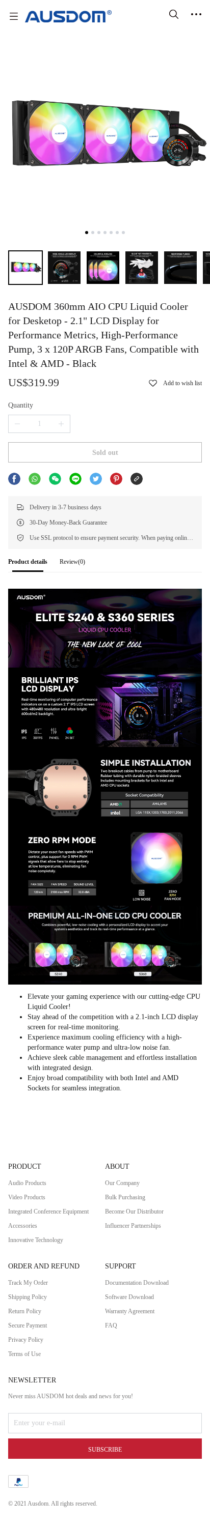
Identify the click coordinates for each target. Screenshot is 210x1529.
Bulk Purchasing (125, 1197)
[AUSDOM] (68, 16)
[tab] (27, 564)
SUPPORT (120, 1266)
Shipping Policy (27, 1297)
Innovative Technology (35, 1240)
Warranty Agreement (129, 1311)
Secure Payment (27, 1325)
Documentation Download (137, 1282)
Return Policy (24, 1311)
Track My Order (28, 1282)
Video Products (26, 1197)
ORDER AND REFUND (44, 1266)
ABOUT (117, 1166)
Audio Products (27, 1183)
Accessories (22, 1225)
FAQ (111, 1325)
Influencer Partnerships (133, 1225)
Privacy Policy (25, 1339)
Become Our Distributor (134, 1211)
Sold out (105, 452)
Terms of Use (24, 1354)
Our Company (122, 1183)
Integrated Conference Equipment (48, 1211)
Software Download (129, 1297)
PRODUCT (24, 1166)
